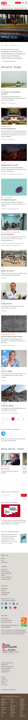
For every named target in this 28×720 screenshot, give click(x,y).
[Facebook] (6, 604)
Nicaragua (13, 712)
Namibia (12, 711)
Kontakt (3, 677)
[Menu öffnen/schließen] (24, 3)
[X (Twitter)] (10, 608)
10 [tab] (18, 482)
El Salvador (3, 707)
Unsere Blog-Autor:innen (9, 61)
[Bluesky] (2, 604)
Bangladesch (4, 702)
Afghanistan (4, 699)
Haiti (2, 711)
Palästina (22, 699)
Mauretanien (13, 705)
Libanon (12, 702)
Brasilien (3, 704)
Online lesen (11, 541)
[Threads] (6, 608)
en (4, 685)
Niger (12, 714)
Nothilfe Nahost (19, 8)
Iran (2, 716)
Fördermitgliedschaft (6, 620)
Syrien (21, 711)
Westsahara (22, 716)
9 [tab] (16, 482)
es (6, 685)
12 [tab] (23, 482)
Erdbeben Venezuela (7, 8)
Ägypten (3, 700)
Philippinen (22, 700)
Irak (2, 714)
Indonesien (3, 712)
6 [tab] (9, 482)
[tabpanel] (12, 466)
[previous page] (3, 419)
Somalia (21, 705)
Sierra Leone (22, 704)
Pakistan (12, 716)
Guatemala (3, 709)
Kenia (12, 700)
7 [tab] (11, 482)
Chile (2, 705)
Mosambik (13, 709)
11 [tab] (20, 482)
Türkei (21, 712)
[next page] (3, 422)
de (1, 685)
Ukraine (21, 714)
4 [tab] (5, 482)
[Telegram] (2, 608)
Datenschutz (4, 681)
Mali (11, 704)
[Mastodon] (17, 604)
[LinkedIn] (14, 604)
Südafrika (22, 709)
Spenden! (18, 2)
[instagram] (10, 604)
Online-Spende (5, 618)
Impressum (4, 679)
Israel (12, 699)
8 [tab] (14, 482)
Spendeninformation (6, 622)
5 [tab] (7, 482)
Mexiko (12, 707)
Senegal (21, 702)
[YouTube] (15, 608)
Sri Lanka (22, 707)
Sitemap (3, 683)
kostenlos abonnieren (6, 543)
